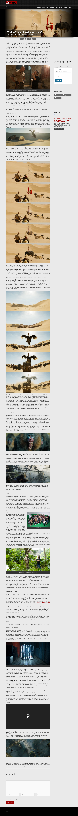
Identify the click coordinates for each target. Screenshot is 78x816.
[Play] (7, 727)
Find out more (58, 128)
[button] (7, 7)
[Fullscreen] (48, 727)
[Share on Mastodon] (33, 39)
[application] (28, 716)
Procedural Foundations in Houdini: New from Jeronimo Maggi (62, 120)
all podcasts (45, 7)
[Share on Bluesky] (25, 39)
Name (56, 74)
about (67, 811)
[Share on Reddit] (28, 39)
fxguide (58, 95)
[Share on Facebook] (21, 39)
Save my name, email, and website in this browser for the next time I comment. (24, 799)
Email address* (58, 69)
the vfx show (59, 7)
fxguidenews (67, 95)
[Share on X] (35, 39)
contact (65, 7)
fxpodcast (52, 7)
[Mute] (46, 727)
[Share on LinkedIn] (23, 39)
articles (39, 7)
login (70, 7)
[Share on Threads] (30, 39)
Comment (8, 779)
